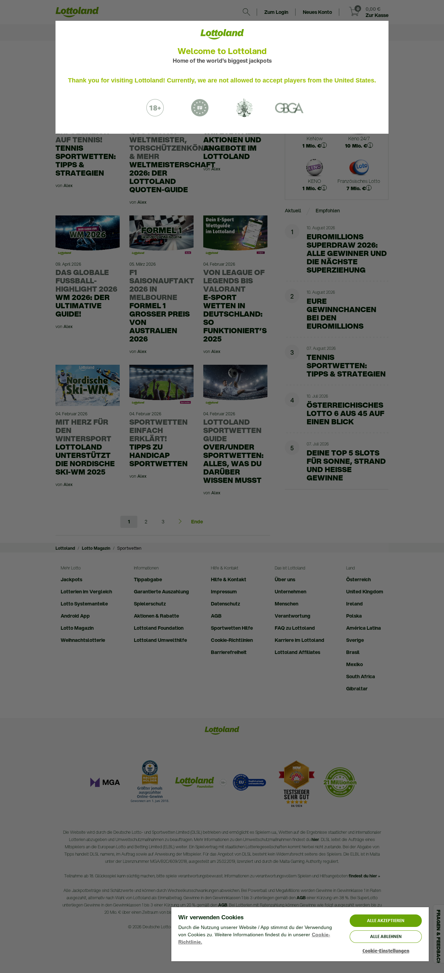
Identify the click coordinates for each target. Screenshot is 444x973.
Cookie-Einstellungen (385, 951)
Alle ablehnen (386, 936)
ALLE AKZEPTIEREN (385, 920)
